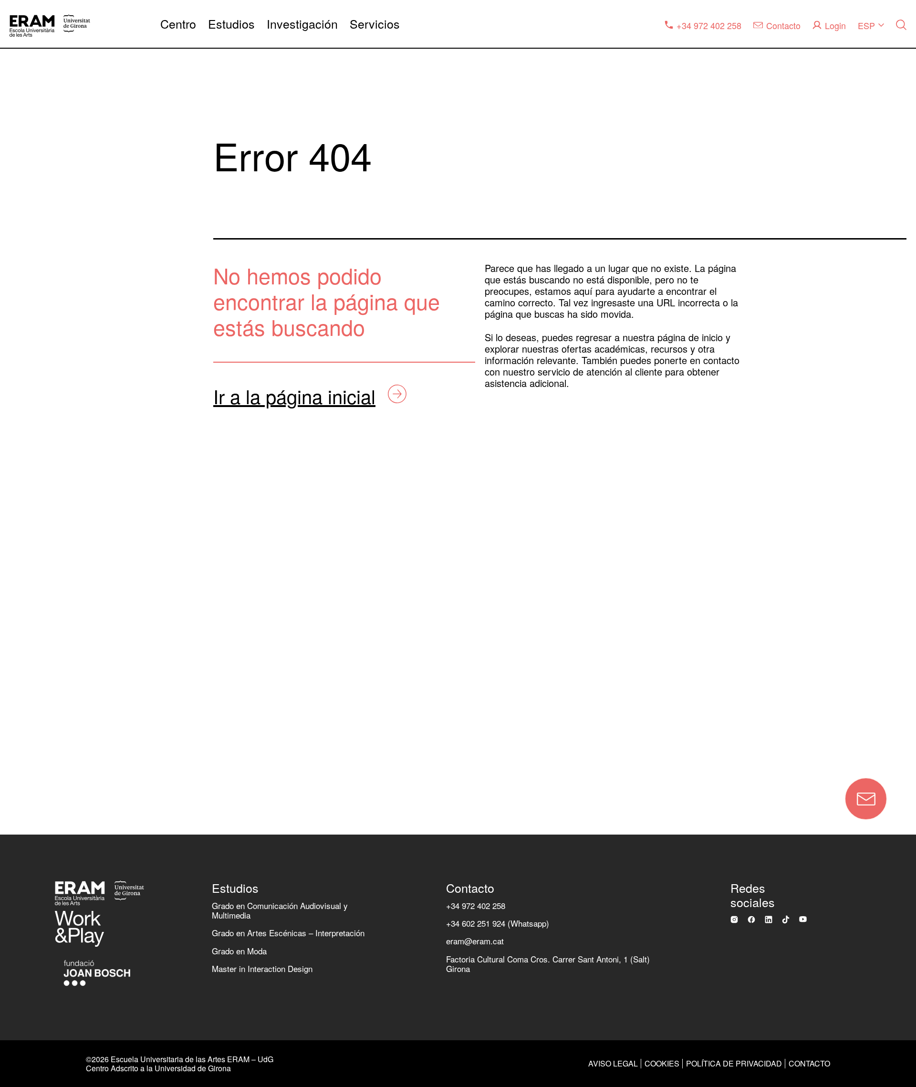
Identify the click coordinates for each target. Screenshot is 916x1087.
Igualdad (32, 442)
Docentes (35, 554)
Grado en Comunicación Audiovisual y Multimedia (280, 910)
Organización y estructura (72, 367)
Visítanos (34, 704)
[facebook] (751, 919)
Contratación (42, 629)
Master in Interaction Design (262, 968)
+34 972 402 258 (475, 905)
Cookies (662, 1063)
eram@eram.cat (475, 941)
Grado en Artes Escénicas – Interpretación (288, 933)
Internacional (42, 517)
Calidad (30, 404)
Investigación (302, 24)
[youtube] (803, 919)
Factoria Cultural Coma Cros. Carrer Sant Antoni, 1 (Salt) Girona (548, 963)
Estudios (231, 24)
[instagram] (734, 919)
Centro (178, 24)
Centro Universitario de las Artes (88, 330)
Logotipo (32, 666)
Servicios (375, 24)
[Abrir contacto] (865, 798)
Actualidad (37, 479)
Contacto (123, 749)
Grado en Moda (239, 951)
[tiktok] (786, 919)
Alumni (29, 592)
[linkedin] (768, 919)
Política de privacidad (734, 1063)
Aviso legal (613, 1063)
